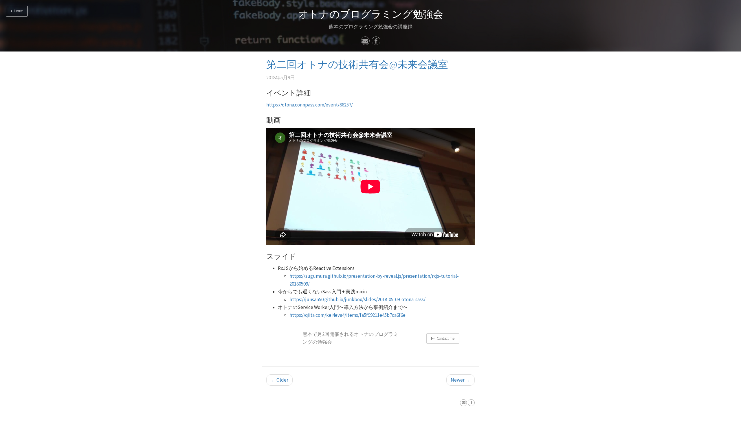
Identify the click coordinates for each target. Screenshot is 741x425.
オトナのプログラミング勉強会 (370, 14)
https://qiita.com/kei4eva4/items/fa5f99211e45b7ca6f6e (347, 315)
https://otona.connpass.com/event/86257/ (309, 105)
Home (17, 10)
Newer (460, 380)
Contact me (444, 338)
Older (279, 380)
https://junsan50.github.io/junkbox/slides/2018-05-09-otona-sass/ (357, 299)
